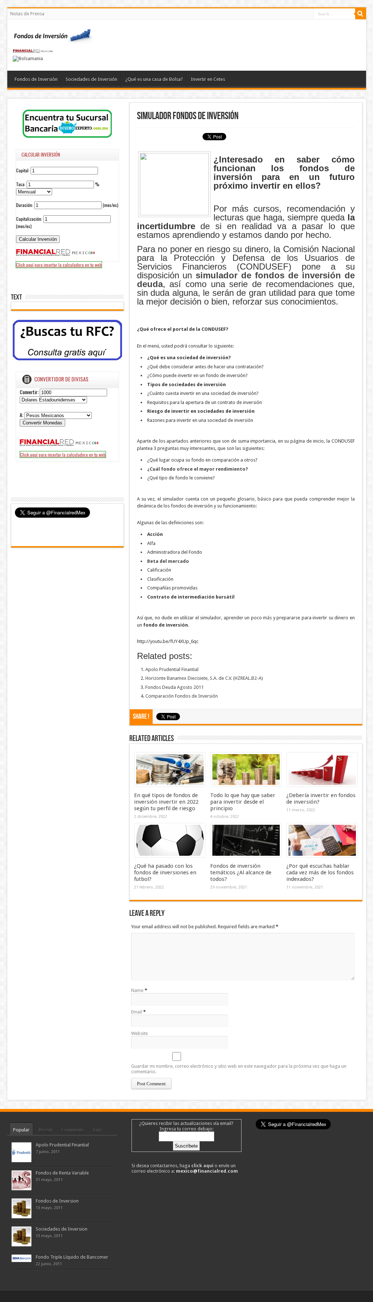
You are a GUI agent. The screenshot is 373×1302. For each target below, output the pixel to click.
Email (136, 1012)
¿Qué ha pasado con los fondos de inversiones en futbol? (165, 872)
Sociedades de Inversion (61, 1229)
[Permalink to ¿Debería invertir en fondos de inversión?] (322, 785)
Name (137, 990)
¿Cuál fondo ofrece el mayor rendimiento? (197, 469)
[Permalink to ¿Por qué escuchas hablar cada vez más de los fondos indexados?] (322, 855)
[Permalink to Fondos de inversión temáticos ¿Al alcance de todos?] (246, 855)
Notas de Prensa (27, 13)
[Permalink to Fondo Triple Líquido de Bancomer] (21, 1260)
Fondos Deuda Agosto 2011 (174, 687)
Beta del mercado (168, 561)
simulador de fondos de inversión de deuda (246, 279)
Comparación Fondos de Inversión (181, 696)
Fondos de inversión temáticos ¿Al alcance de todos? (240, 872)
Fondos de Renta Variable (62, 1173)
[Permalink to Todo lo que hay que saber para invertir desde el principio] (246, 785)
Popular (21, 1130)
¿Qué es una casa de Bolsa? (154, 79)
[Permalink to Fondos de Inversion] (21, 1216)
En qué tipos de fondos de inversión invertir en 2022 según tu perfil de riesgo (166, 802)
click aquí (202, 1165)
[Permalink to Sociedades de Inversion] (21, 1244)
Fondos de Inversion (57, 1201)
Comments (73, 1130)
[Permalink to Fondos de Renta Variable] (21, 1188)
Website (139, 1033)
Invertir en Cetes (208, 79)
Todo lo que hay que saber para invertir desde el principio (242, 802)
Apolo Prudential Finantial (172, 669)
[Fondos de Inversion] (53, 39)
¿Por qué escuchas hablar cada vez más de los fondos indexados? (320, 872)
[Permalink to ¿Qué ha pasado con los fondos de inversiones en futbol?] (170, 855)
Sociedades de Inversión (91, 79)
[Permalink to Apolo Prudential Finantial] (21, 1160)
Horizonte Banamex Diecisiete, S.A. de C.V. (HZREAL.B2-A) (204, 678)
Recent (45, 1130)
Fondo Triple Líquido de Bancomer (72, 1257)
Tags (97, 1130)
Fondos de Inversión (36, 79)
